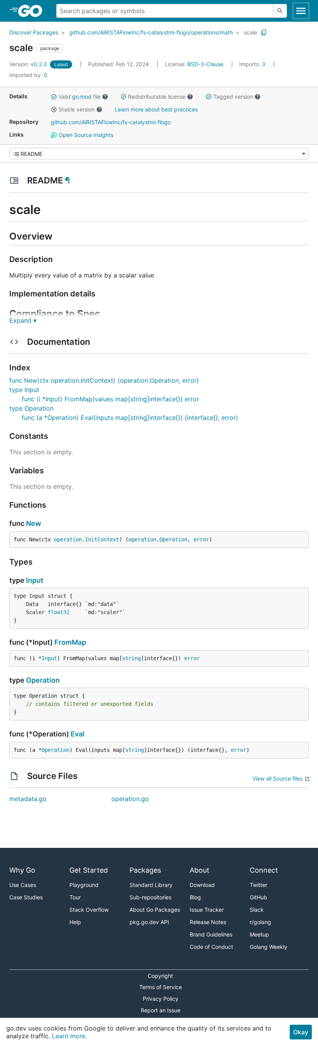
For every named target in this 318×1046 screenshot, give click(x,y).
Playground (84, 885)
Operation (173, 539)
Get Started (88, 870)
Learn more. (69, 1036)
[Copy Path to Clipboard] (263, 32)
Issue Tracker (207, 909)
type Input (24, 390)
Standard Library (151, 885)
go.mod (82, 96)
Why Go (22, 870)
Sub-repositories (150, 897)
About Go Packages (155, 909)
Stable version (76, 109)
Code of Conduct (211, 946)
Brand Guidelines (211, 934)
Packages (145, 870)
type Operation (31, 408)
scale (250, 32)
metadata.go (28, 799)
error (201, 539)
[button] (54, 97)
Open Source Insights (85, 135)
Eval (78, 734)
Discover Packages (33, 32)
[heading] (32, 11)
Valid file (79, 96)
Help (75, 922)
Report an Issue (160, 1010)
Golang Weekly (268, 946)
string (131, 658)
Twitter (258, 885)
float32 (58, 612)
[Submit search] (280, 11)
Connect (264, 870)
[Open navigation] (301, 11)
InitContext (102, 539)
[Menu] (159, 153)
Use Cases (22, 885)
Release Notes (208, 922)
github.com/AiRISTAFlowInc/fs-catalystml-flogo (111, 122)
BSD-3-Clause (205, 64)
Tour (75, 897)
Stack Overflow (89, 909)
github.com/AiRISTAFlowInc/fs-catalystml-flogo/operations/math (151, 32)
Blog (195, 897)
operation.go (130, 799)
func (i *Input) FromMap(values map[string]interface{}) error (110, 399)
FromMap (70, 642)
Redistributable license (156, 96)
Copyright (160, 975)
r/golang (260, 922)
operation (68, 539)
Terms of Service (160, 987)
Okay (300, 1032)
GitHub (258, 897)
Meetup (259, 934)
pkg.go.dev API (149, 922)
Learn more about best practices (156, 109)
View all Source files (277, 778)
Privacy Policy (160, 998)
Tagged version (233, 96)
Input (34, 580)
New (33, 523)
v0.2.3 (28, 64)
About (199, 870)
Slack (257, 909)
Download (202, 885)
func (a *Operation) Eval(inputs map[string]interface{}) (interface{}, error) (130, 417)
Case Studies (26, 897)
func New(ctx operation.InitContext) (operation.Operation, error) (104, 380)
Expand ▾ (22, 320)
